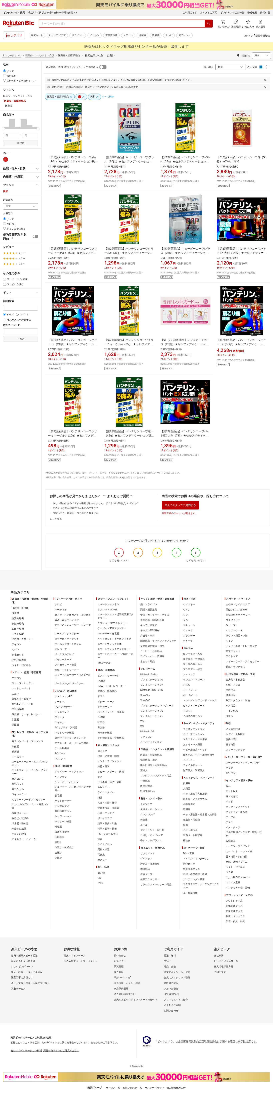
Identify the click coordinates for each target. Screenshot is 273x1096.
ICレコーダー (62, 649)
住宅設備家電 (19, 660)
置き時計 (230, 744)
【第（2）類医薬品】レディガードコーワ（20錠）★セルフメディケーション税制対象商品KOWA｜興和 (185, 344)
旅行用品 (230, 773)
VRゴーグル (104, 662)
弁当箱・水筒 (147, 635)
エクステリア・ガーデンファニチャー (201, 886)
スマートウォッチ (235, 749)
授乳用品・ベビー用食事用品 (198, 754)
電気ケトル (18, 789)
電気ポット (18, 784)
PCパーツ (60, 753)
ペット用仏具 (190, 830)
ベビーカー (189, 760)
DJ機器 (101, 717)
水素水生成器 (19, 828)
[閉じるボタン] (266, 80)
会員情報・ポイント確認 (127, 983)
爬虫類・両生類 (191, 819)
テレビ (168, 35)
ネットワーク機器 (64, 732)
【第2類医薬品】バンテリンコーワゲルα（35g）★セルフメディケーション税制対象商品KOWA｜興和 (185, 161)
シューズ (230, 625)
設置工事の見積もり (22, 977)
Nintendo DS (147, 731)
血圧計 (58, 852)
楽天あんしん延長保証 (23, 961)
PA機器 (101, 680)
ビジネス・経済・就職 (110, 782)
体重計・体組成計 (64, 847)
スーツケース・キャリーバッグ (242, 762)
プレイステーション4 (151, 684)
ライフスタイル (106, 792)
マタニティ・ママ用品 (195, 739)
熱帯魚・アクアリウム (195, 799)
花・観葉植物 (190, 893)
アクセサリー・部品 (65, 664)
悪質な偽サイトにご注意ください (61, 1050)
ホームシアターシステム (68, 644)
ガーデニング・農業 (194, 879)
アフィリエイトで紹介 (176, 999)
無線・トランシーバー (67, 669)
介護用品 (145, 780)
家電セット (37, 35)
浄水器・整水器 (20, 823)
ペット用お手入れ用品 (195, 793)
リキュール (189, 625)
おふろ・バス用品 (192, 744)
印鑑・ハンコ (233, 684)
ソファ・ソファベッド (238, 806)
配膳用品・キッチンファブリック (158, 640)
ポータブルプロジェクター (69, 683)
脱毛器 (58, 795)
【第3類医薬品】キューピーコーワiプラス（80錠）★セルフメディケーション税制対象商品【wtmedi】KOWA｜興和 (129, 161)
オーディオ (61, 609)
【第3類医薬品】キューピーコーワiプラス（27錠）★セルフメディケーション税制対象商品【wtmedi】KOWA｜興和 (185, 253)
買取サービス (18, 988)
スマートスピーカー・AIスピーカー (73, 676)
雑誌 (100, 797)
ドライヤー (78, 35)
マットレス (232, 791)
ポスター (102, 859)
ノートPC (60, 701)
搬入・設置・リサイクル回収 (26, 972)
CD (99, 878)
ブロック (188, 710)
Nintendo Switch (149, 674)
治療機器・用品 (148, 760)
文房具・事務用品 (235, 679)
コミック (102, 750)
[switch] (35, 236)
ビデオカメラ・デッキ (67, 638)
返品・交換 (170, 966)
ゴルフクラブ (233, 620)
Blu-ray (101, 872)
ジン (185, 614)
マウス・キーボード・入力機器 (71, 743)
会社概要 (252, 12)
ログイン (248, 35)
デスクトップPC (64, 696)
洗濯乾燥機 (18, 618)
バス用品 (230, 705)
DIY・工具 (188, 853)
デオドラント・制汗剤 (152, 830)
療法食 (186, 840)
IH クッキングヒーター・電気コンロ (30, 806)
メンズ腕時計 (233, 729)
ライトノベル (105, 844)
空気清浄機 (111, 35)
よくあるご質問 (208, 12)
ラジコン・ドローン (194, 679)
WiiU (142, 721)
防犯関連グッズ (234, 905)
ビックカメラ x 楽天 (14, 12)
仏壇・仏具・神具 (235, 921)
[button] (6, 124)
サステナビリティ (154, 1087)
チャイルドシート (192, 765)
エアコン (128, 35)
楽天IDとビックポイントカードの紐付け (135, 999)
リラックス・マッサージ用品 (155, 884)
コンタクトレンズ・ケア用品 (155, 775)
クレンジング (147, 814)
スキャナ (59, 722)
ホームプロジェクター (67, 633)
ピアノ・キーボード (108, 675)
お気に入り (120, 961)
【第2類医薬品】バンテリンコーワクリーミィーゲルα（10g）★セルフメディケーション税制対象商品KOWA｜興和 (72, 435)
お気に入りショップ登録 (177, 977)
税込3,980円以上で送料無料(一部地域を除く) (52, 12)
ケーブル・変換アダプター (112, 628)
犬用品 (186, 788)
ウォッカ (188, 630)
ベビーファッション (194, 734)
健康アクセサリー (149, 879)
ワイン (186, 609)
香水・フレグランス (151, 840)
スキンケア (146, 804)
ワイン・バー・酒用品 (152, 656)
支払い (167, 961)
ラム (185, 620)
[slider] (3, 128)
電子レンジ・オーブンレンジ (27, 741)
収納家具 (230, 841)
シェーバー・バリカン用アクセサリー (73, 788)
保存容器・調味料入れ (152, 620)
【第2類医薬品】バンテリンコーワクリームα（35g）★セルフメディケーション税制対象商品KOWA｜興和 (128, 253)
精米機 (15, 751)
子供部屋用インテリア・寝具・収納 (244, 834)
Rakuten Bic (18, 23)
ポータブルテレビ (64, 654)
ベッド (229, 801)
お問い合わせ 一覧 (132, 1087)
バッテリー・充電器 (108, 633)
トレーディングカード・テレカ (200, 700)
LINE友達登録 (171, 994)
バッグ (229, 767)
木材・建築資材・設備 (195, 874)
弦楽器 (101, 722)
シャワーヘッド (63, 816)
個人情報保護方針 (223, 966)
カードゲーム (190, 690)
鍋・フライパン (148, 604)
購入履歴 (119, 972)
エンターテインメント (110, 761)
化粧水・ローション (151, 809)
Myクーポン (120, 977)
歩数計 (58, 842)
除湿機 (15, 724)
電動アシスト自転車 (236, 609)
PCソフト (60, 758)
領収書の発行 (171, 983)
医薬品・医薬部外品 (151, 754)
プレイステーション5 (151, 679)
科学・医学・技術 (107, 828)
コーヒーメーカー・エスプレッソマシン (30, 763)
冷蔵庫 (142, 35)
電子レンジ (184, 35)
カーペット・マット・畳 (239, 851)
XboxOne (145, 695)
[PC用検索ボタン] (209, 24)
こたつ (15, 693)
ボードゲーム (190, 695)
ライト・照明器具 (21, 665)
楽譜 (100, 776)
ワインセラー (19, 794)
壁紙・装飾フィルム (236, 861)
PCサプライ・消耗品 (66, 727)
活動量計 (59, 837)
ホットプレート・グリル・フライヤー (30, 772)
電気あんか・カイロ (22, 704)
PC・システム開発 (108, 833)
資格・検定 (104, 849)
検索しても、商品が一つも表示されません (75, 512)
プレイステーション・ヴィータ (157, 705)
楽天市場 (265, 12)
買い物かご (120, 955)
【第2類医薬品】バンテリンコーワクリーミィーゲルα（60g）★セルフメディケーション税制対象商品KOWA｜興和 (72, 253)
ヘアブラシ (61, 776)
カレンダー (104, 787)
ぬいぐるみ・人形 (192, 653)
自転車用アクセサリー (238, 614)
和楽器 (101, 727)
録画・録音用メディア (67, 620)
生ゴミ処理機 (19, 833)
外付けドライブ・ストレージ (70, 738)
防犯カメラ (189, 863)
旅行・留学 (104, 766)
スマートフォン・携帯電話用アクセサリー (116, 616)
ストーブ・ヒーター (22, 683)
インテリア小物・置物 (238, 887)
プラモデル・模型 (192, 669)
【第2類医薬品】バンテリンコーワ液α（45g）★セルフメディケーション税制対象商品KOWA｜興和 (129, 435)
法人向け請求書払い (125, 994)
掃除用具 (230, 690)
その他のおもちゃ (192, 716)
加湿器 (15, 719)
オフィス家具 (233, 882)
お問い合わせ (171, 1010)
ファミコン (146, 736)
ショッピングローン (22, 966)
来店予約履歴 (121, 988)
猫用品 (186, 783)
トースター (18, 756)
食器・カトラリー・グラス (154, 614)
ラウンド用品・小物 (236, 635)
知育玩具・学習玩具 (194, 659)
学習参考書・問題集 (108, 808)
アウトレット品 (234, 900)
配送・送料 (170, 955)
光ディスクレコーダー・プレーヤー (73, 626)
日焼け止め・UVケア (151, 835)
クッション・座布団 (236, 812)
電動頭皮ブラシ (63, 811)
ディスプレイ (62, 712)
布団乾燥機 (18, 628)
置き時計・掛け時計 (236, 856)
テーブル (230, 817)
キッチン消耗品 (148, 625)
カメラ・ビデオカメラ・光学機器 (73, 614)
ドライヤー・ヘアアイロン (69, 771)
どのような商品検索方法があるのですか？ (75, 508)
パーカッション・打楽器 (111, 712)
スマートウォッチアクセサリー (114, 649)
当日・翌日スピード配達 (24, 955)
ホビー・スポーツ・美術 (111, 771)
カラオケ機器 (105, 732)
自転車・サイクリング (238, 604)
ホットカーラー (63, 800)
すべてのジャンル (11, 55)
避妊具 (143, 770)
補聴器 (58, 826)
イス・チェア (233, 827)
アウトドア (232, 656)
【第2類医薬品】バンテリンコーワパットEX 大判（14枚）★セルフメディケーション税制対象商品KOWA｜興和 (241, 253)
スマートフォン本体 (108, 604)
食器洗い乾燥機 (20, 818)
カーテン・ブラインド (238, 846)
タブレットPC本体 (108, 609)
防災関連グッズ (191, 869)
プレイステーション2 (151, 716)
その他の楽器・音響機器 (111, 738)
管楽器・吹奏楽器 (107, 691)
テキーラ (188, 640)
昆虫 (185, 824)
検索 (22, 143)
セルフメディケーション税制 (26, 1050)
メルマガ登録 (171, 988)
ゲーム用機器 (62, 748)
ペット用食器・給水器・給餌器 (200, 814)
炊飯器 (15, 746)
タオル (229, 716)
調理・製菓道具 (148, 609)
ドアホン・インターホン (196, 858)
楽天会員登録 (262, 35)
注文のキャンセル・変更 (177, 972)
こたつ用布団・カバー (238, 877)
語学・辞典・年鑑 (107, 823)
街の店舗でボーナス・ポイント (80, 961)
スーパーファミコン (151, 742)
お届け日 (8, 213)
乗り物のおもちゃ (192, 664)
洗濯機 (155, 35)
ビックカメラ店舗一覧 (232, 12)
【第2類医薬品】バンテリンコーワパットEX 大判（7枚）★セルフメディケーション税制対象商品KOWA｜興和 (185, 435)
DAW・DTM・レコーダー (111, 686)
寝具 (228, 786)
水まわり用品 (147, 661)
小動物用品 (189, 804)
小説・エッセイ (106, 813)
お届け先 (8, 200)
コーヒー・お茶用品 (151, 651)
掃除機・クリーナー (22, 639)
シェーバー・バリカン (67, 782)
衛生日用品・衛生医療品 (153, 765)
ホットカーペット (21, 688)
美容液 (143, 819)
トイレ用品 (232, 710)
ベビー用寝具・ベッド (195, 749)
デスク (229, 822)
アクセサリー (105, 706)
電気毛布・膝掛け (21, 698)
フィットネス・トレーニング (241, 646)
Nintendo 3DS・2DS (151, 690)
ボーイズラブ (105, 818)
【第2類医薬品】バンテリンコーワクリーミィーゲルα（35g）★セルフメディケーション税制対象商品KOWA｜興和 (128, 344)
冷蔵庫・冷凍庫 (20, 608)
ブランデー (189, 635)
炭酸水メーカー (20, 813)
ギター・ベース (106, 701)
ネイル (143, 824)
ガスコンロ (18, 778)
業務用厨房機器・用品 (152, 646)
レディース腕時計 (235, 734)
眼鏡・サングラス (235, 666)
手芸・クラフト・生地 (238, 700)
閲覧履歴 (119, 966)
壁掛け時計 (232, 739)
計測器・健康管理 (149, 863)
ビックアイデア (57, 35)
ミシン (15, 649)
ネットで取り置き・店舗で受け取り (30, 983)
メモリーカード (63, 659)
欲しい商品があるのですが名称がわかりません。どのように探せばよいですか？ (96, 503)
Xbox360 (145, 700)
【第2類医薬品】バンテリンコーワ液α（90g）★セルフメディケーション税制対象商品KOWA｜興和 (73, 161)
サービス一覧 (113, 1087)
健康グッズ (146, 874)
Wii (142, 726)
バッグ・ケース (234, 630)
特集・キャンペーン (74, 955)
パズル (186, 684)
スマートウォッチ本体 (110, 644)
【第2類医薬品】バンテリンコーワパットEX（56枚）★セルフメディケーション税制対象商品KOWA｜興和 (241, 344)
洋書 (100, 839)
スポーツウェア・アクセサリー (242, 661)
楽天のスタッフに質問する (180, 505)
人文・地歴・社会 (107, 802)
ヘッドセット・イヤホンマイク (114, 638)
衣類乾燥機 (18, 623)
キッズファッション (194, 729)
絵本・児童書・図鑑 (108, 756)
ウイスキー (189, 604)
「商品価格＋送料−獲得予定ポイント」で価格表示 (71, 67)
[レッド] (5, 159)
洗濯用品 (230, 695)
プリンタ (59, 717)
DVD (100, 883)
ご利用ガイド (190, 12)
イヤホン (94, 35)
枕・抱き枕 (232, 796)
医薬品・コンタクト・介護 (39, 55)
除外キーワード (11, 325)
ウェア (229, 640)
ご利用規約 (220, 972)
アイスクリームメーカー (25, 839)
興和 (5, 191)
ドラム (101, 696)
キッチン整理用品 (149, 630)
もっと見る (56, 519)
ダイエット (146, 858)
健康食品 (145, 869)
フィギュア (189, 674)
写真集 (101, 854)
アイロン (16, 644)
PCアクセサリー (64, 706)
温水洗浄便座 (62, 831)
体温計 (58, 857)
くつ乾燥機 (18, 634)
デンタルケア (62, 806)
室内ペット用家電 (192, 835)
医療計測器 (146, 786)
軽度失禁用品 (147, 791)
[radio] (4, 70)
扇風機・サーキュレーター (26, 714)
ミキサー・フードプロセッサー (28, 799)
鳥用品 (186, 809)
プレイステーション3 (151, 710)
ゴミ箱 (229, 872)
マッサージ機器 (63, 821)
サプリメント (147, 853)
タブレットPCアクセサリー (112, 623)
